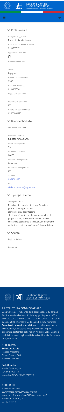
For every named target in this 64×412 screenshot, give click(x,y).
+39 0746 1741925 (11, 388)
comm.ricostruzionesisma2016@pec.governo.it (24, 395)
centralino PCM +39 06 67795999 (17, 375)
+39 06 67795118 (10, 371)
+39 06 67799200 (10, 358)
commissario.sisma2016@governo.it (19, 391)
